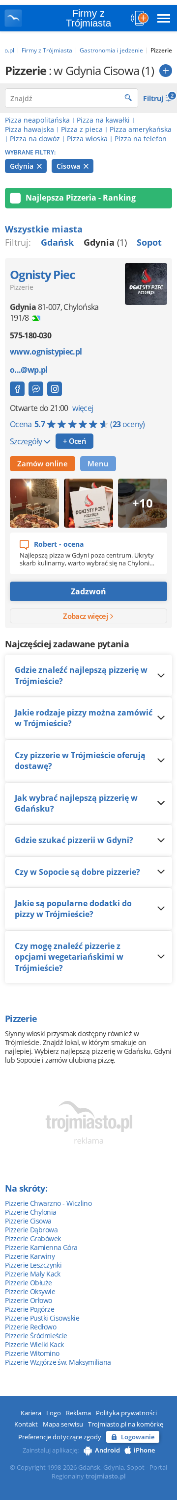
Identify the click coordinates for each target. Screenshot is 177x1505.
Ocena (77, 424)
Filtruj (157, 97)
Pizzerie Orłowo (28, 1300)
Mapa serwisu (63, 1424)
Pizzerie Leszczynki (33, 1265)
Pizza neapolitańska (37, 120)
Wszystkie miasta (44, 229)
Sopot (149, 242)
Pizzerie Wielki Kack (34, 1344)
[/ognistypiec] (17, 389)
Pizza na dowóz (35, 138)
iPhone (144, 1450)
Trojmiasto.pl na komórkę (125, 1424)
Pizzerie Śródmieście (36, 1335)
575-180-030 (30, 335)
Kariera (31, 1412)
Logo (53, 1412)
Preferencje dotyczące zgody (59, 1436)
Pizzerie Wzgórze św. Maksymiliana (58, 1362)
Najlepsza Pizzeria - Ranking (81, 197)
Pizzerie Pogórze (29, 1309)
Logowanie (137, 1436)
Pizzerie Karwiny (30, 1256)
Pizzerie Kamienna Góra (41, 1247)
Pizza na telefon (141, 138)
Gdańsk (57, 242)
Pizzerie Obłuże (28, 1282)
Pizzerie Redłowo (30, 1326)
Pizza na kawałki (103, 120)
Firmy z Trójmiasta (88, 18)
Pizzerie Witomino (32, 1353)
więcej (82, 408)
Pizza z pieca (82, 129)
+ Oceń (74, 441)
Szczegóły (27, 441)
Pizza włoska (87, 138)
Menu (98, 463)
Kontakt (26, 1424)
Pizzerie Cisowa (28, 1220)
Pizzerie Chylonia (30, 1212)
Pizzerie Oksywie (30, 1291)
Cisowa (69, 166)
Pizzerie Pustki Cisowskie (42, 1318)
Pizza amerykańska (141, 129)
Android (107, 1450)
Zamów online (42, 463)
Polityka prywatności (126, 1412)
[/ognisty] (54, 389)
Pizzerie (21, 287)
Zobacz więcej (86, 616)
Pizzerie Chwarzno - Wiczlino (48, 1203)
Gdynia (22, 166)
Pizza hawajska (29, 129)
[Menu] (163, 18)
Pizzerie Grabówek (32, 1238)
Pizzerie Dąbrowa (31, 1229)
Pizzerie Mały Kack (32, 1273)
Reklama (78, 1412)
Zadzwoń (88, 591)
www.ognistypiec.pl (46, 352)
